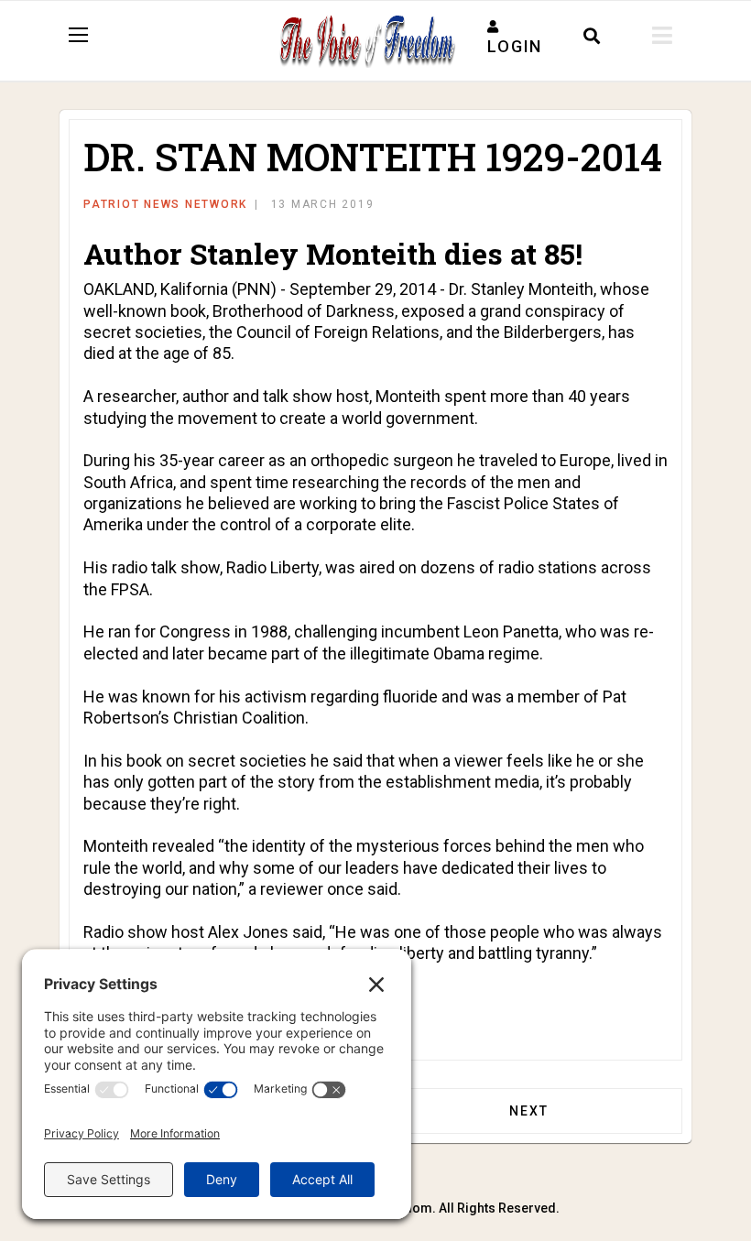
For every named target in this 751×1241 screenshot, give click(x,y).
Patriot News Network (165, 204)
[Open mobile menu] (661, 36)
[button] (514, 36)
